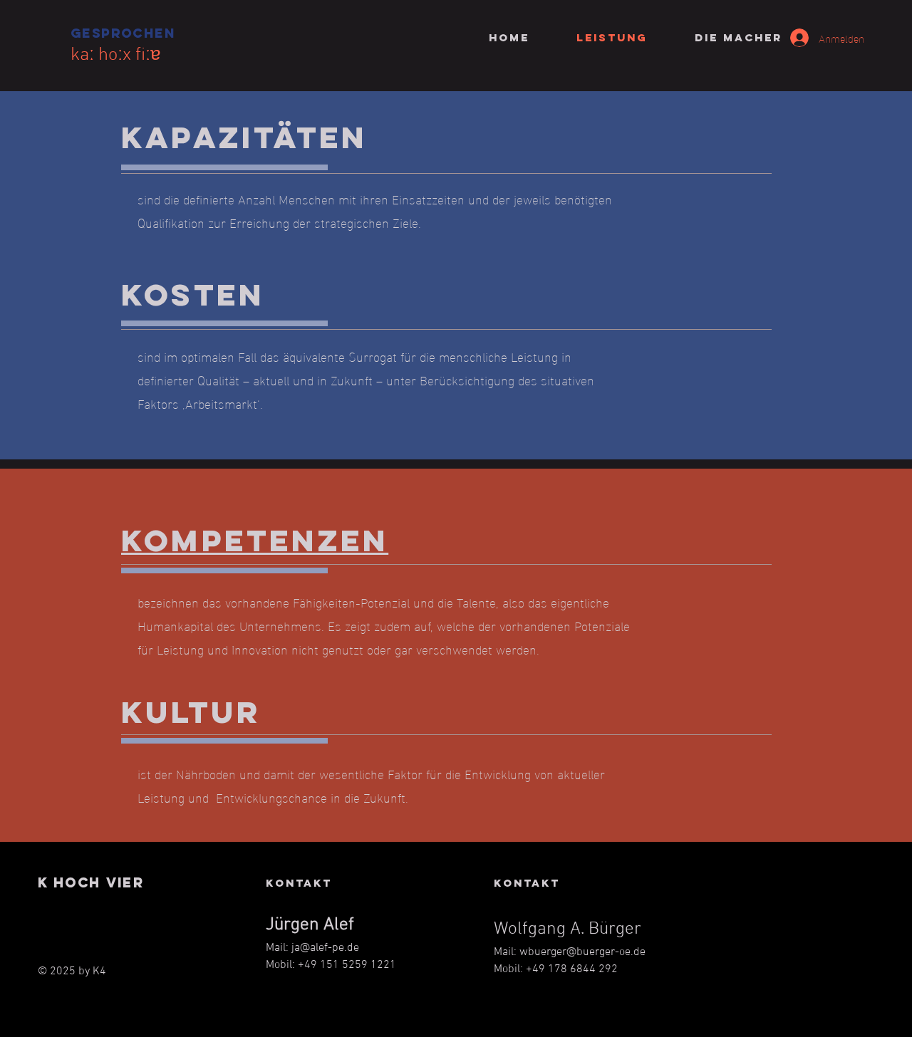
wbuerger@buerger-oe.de (582, 952)
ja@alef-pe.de (325, 948)
